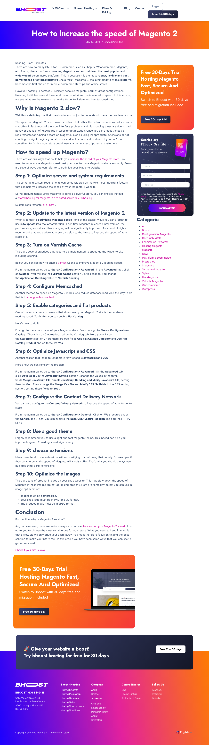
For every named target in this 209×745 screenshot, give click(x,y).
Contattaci (96, 720)
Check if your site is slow (30, 550)
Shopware (148, 265)
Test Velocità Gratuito (132, 698)
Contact (140, 8)
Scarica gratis (167, 208)
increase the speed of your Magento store (94, 159)
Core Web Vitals (151, 238)
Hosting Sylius (68, 702)
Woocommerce (151, 285)
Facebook (157, 689)
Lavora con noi (98, 707)
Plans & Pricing (107, 10)
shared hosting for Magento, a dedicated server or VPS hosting (55, 198)
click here (48, 204)
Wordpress (148, 289)
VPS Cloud (59, 8)
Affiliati (94, 715)
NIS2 (145, 253)
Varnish (62, 262)
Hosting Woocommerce (72, 706)
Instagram (157, 694)
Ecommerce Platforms (155, 242)
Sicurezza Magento (153, 269)
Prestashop (148, 261)
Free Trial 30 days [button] (171, 649)
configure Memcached (40, 297)
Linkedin (156, 698)
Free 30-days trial (34, 611)
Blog (127, 8)
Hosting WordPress (70, 710)
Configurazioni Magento (156, 234)
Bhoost (146, 230)
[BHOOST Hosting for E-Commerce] (31, 10)
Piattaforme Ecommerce (156, 257)
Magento (147, 249)
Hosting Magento (152, 245)
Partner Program (99, 711)
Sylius (145, 273)
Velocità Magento (152, 281)
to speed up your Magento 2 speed (104, 526)
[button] (163, 14)
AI (143, 226)
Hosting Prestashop (71, 694)
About (94, 689)
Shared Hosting (84, 8)
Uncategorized (151, 277)
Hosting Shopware (70, 698)
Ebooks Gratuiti (129, 694)
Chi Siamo (96, 703)
